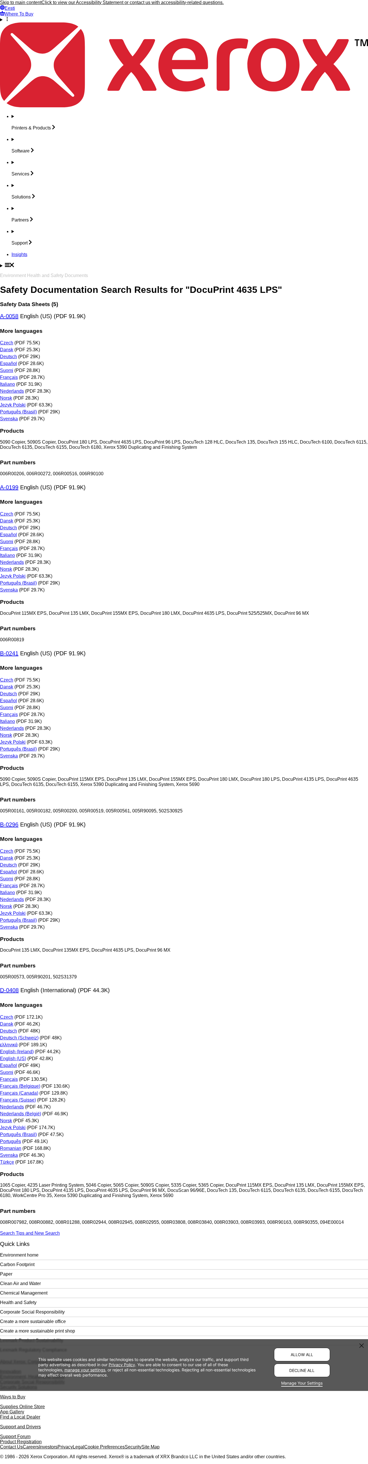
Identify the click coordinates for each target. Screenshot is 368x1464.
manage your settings (84, 1369)
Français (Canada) (19, 1093)
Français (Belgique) (20, 1086)
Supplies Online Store (22, 1406)
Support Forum (15, 1436)
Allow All (302, 1354)
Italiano (7, 384)
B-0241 (9, 653)
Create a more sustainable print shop (37, 1331)
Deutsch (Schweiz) (19, 1037)
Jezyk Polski (13, 404)
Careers (31, 1446)
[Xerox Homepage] (184, 105)
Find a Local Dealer (20, 1417)
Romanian (10, 1148)
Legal (78, 1446)
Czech (6, 342)
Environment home (19, 1255)
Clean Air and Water (20, 1283)
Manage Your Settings (302, 1383)
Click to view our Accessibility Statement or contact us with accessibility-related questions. (132, 2)
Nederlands (12, 391)
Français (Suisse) (18, 1099)
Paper (6, 1274)
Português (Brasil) (18, 411)
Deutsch (8, 356)
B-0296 (9, 824)
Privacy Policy (122, 1364)
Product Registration (21, 1441)
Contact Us (11, 1446)
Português (10, 1141)
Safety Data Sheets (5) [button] (29, 304)
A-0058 (9, 316)
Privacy (65, 1446)
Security (133, 1446)
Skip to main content (20, 2)
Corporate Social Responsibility (32, 1312)
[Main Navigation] (184, 265)
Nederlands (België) (20, 1113)
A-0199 (9, 487)
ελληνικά (9, 1044)
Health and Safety (18, 1302)
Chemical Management (23, 1293)
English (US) (13, 1058)
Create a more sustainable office (33, 1321)
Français (9, 377)
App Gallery (12, 1411)
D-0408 (9, 990)
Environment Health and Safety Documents (44, 275)
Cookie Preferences (104, 1446)
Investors (48, 1446)
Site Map (150, 1446)
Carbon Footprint (17, 1264)
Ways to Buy (12, 1396)
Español (8, 363)
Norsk (6, 398)
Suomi (6, 370)
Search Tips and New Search (30, 1233)
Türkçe (7, 1162)
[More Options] (184, 19)
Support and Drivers (20, 1426)
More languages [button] (21, 331)
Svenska (9, 418)
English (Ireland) (17, 1051)
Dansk (6, 349)
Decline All (302, 1370)
